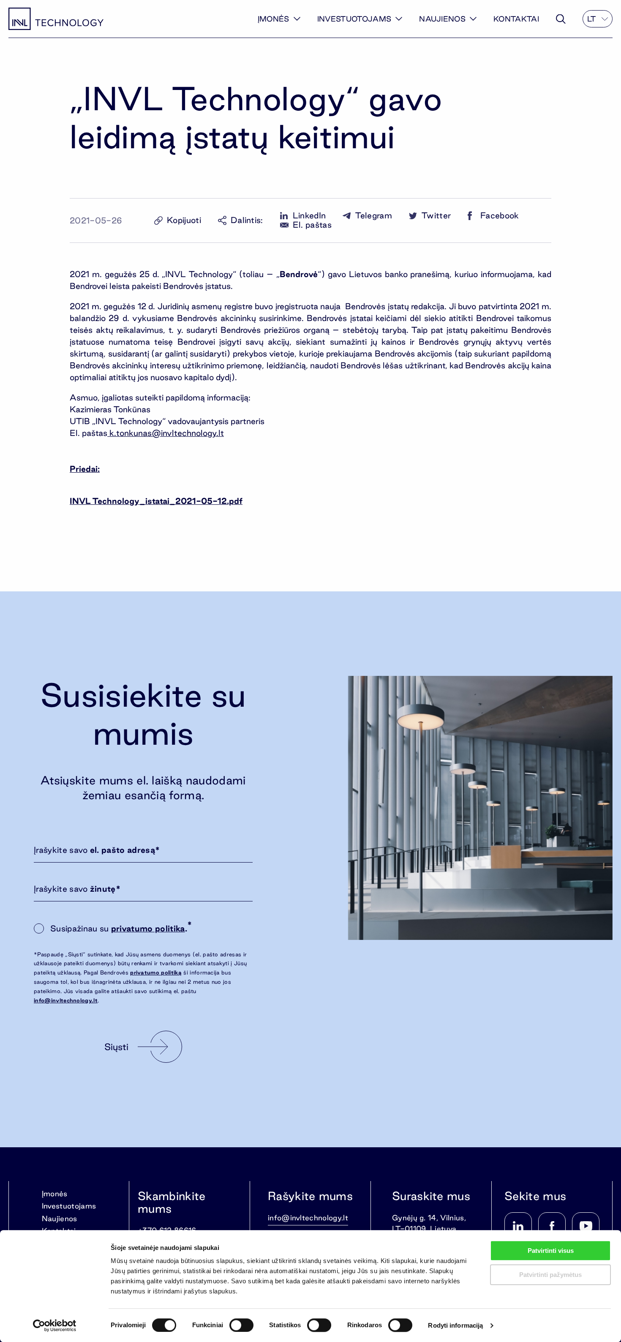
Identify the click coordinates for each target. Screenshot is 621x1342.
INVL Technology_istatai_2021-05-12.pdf (156, 501)
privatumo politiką (156, 972)
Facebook (499, 215)
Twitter (436, 215)
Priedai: (85, 469)
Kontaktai (516, 19)
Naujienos (442, 19)
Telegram (373, 215)
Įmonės (273, 19)
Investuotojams (354, 19)
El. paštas (312, 224)
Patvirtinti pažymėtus (550, 1274)
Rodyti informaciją (455, 1325)
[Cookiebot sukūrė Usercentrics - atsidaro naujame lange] (55, 1325)
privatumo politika (148, 928)
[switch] (241, 1325)
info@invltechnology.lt (66, 1000)
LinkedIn (309, 215)
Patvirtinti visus (551, 1250)
